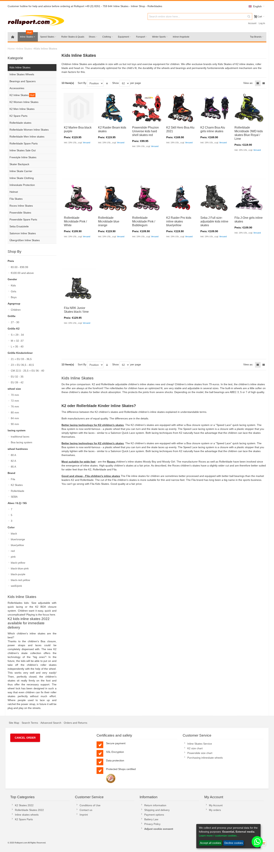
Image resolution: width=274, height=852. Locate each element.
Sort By (82, 82)
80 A (13, 455)
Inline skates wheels (27, 814)
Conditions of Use (90, 805)
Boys (14, 297)
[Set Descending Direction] (107, 83)
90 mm (15, 424)
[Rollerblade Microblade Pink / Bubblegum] (147, 198)
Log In (262, 23)
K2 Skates (17, 484)
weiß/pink (16, 585)
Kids (13, 285)
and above (22, 272)
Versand (86, 142)
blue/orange (18, 539)
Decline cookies (233, 842)
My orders (215, 809)
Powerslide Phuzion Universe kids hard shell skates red (145, 131)
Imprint (84, 814)
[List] (263, 83)
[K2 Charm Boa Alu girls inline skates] (215, 108)
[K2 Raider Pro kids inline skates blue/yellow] (181, 198)
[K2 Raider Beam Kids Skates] (113, 108)
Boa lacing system (21, 442)
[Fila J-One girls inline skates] (249, 198)
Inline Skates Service (199, 743)
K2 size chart (195, 748)
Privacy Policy (152, 823)
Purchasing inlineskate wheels (205, 757)
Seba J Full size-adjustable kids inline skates (214, 221)
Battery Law (151, 819)
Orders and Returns (75, 722)
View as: (248, 82)
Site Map (14, 722)
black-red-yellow (20, 580)
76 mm (15, 406)
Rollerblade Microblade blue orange (108, 221)
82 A (13, 460)
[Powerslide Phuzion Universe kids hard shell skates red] (147, 108)
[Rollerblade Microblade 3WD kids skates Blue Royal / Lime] (249, 108)
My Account (216, 805)
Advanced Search (50, 722)
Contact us (86, 809)
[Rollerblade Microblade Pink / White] (79, 198)
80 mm (15, 412)
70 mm (15, 394)
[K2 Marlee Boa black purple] (79, 108)
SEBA (14, 496)
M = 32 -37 (17, 340)
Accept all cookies (210, 842)
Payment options (154, 814)
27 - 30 (15, 322)
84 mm (15, 418)
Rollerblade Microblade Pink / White (75, 221)
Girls (13, 291)
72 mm (15, 400)
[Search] (249, 16)
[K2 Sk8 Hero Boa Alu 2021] (181, 108)
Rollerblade (17, 490)
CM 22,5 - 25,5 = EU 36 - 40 (27, 370)
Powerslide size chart (199, 753)
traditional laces (20, 436)
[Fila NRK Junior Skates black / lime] (79, 288)
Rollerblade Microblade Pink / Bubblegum (143, 221)
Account (252, 23)
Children (16, 309)
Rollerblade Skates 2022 (29, 809)
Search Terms (30, 722)
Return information (155, 805)
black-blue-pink (20, 568)
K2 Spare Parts (24, 819)
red (13, 550)
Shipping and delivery (157, 809)
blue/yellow (17, 545)
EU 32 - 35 (17, 376)
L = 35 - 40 (17, 346)
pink (13, 556)
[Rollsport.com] (37, 20)
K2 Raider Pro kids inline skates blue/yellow (178, 221)
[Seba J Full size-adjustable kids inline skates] (215, 198)
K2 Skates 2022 (24, 805)
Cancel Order (25, 737)
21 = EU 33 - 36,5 (21, 359)
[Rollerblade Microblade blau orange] (113, 198)
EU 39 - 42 (17, 382)
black (14, 533)
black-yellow (18, 562)
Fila (13, 479)
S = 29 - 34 (17, 334)
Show (115, 82)
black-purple (18, 574)
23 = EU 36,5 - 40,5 (22, 364)
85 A (13, 466)
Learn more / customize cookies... (219, 835)
